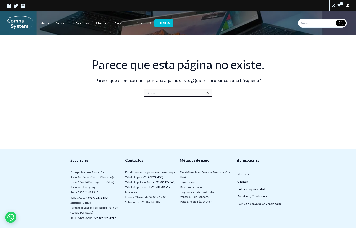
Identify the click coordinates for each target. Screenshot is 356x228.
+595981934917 (159, 187)
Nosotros (82, 23)
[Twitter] (16, 5)
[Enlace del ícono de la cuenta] (348, 5)
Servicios (62, 23)
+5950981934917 (104, 217)
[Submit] (341, 23)
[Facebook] (8, 5)
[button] (10, 217)
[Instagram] (23, 5)
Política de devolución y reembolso (259, 203)
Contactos (122, 23)
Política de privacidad (251, 189)
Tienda (164, 23)
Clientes (102, 23)
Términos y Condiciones (252, 196)
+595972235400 (96, 197)
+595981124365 (163, 182)
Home (44, 23)
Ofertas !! (144, 23)
